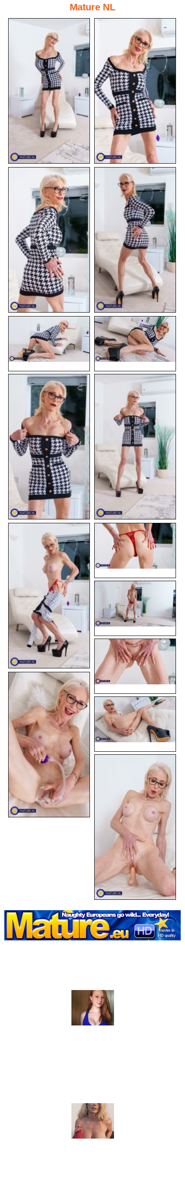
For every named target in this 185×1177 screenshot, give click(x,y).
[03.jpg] (49, 240)
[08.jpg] (135, 446)
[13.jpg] (49, 744)
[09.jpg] (49, 595)
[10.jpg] (135, 550)
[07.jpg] (49, 446)
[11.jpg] (135, 608)
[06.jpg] (135, 343)
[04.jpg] (135, 240)
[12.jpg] (135, 666)
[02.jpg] (135, 91)
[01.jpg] (49, 91)
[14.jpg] (135, 724)
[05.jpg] (49, 343)
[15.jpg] (135, 827)
